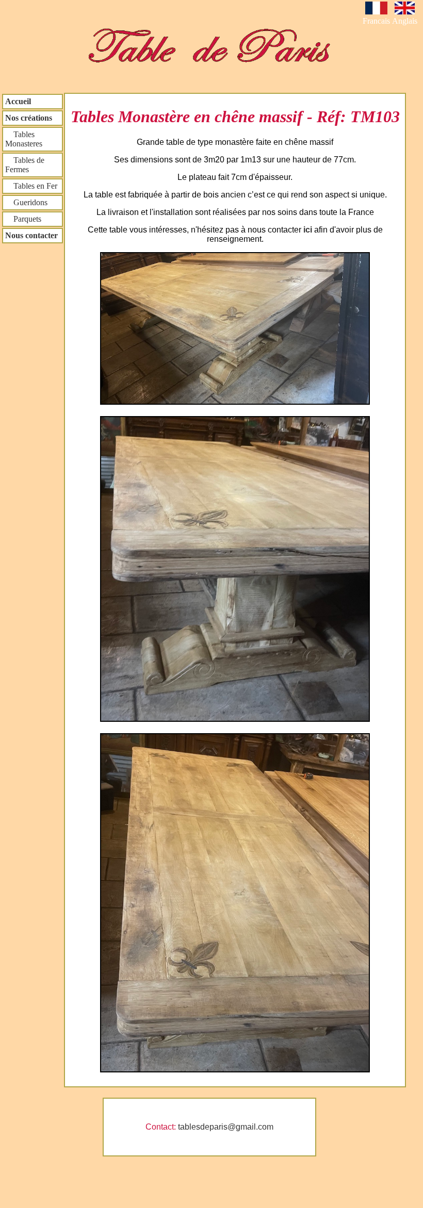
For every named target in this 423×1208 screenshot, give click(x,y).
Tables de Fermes (24, 165)
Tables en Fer (31, 185)
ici (308, 229)
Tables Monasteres (23, 139)
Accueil (18, 101)
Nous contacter (31, 235)
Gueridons (26, 202)
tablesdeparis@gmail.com (225, 1126)
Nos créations (28, 117)
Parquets (23, 218)
